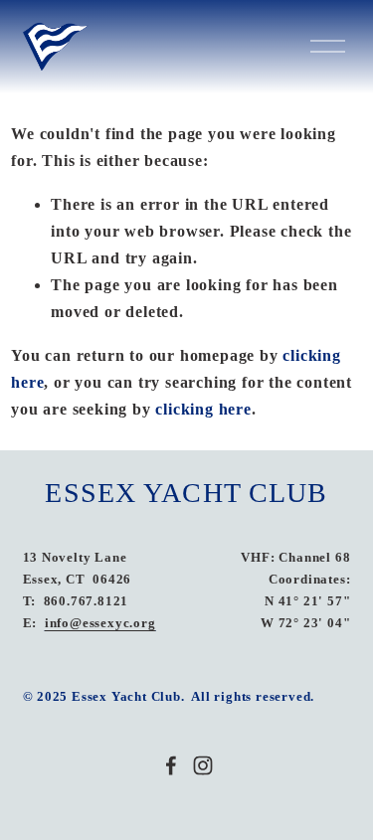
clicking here (203, 409)
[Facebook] (171, 765)
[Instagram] (203, 765)
